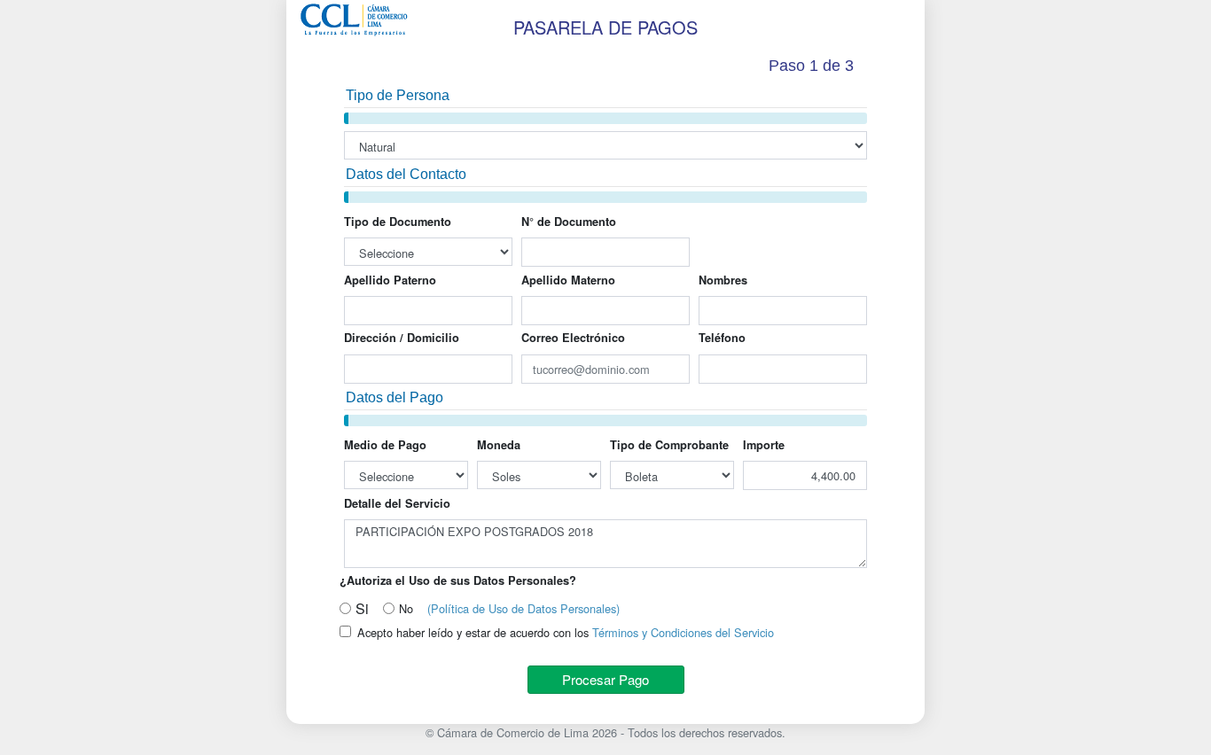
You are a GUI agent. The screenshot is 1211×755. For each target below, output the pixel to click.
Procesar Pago (605, 679)
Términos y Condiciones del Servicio (683, 632)
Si (362, 608)
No (406, 608)
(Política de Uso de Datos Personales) (523, 608)
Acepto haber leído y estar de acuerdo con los (565, 632)
